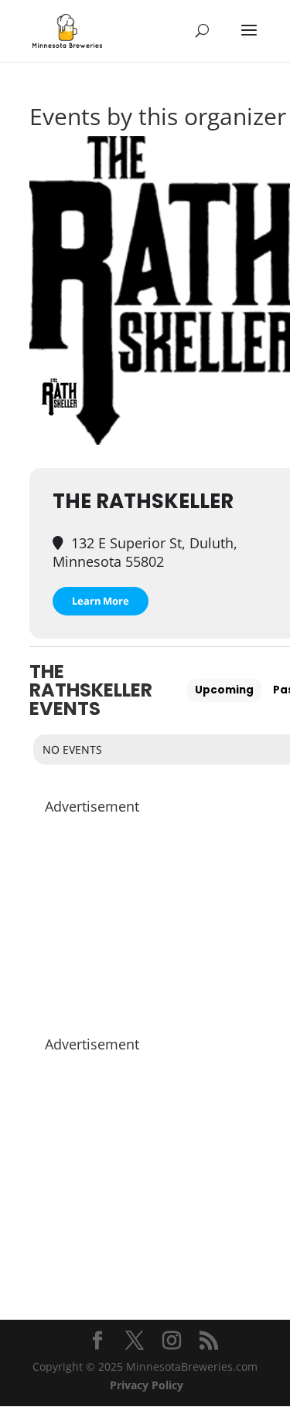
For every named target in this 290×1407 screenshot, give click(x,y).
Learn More (100, 601)
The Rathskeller (143, 501)
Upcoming (224, 690)
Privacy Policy (146, 1385)
